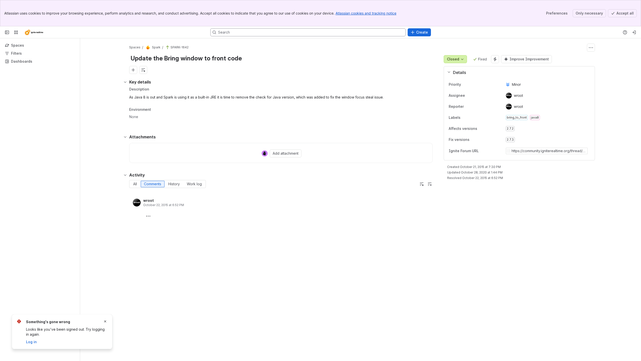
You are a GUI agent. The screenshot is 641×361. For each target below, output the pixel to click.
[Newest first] (430, 184)
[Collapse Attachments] (125, 137)
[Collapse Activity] (125, 175)
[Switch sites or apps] (16, 32)
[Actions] (591, 48)
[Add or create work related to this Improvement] (133, 70)
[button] (517, 72)
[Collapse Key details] (125, 82)
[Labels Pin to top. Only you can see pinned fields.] (471, 118)
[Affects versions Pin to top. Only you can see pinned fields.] (481, 129)
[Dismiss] (105, 321)
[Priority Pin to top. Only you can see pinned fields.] (472, 84)
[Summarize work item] (143, 70)
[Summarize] (422, 184)
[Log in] (634, 32)
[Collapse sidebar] (7, 32)
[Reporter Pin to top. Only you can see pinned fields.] (475, 107)
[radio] (135, 184)
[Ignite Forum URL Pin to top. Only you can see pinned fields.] (490, 151)
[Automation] (495, 59)
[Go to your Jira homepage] (33, 32)
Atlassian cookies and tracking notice (366, 13)
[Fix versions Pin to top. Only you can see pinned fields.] (473, 140)
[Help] (625, 32)
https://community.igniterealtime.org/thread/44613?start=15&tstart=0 (548, 151)
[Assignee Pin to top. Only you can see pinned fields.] (476, 96)
